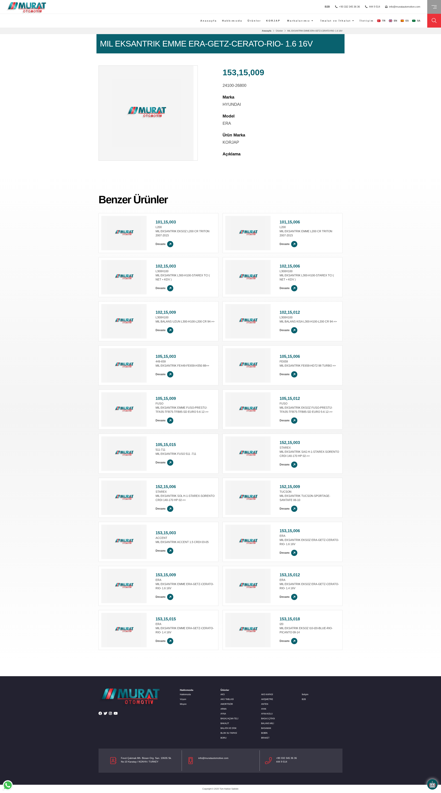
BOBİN (264, 733)
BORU (223, 738)
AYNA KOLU (267, 714)
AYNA (223, 714)
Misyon (183, 704)
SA (418, 20)
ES (407, 20)
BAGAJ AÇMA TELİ (229, 718)
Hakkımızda (232, 20)
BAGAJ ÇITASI (268, 718)
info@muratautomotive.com (404, 6)
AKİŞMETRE (267, 699)
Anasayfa (208, 20)
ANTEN (264, 704)
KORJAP (273, 20)
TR (383, 20)
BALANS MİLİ (267, 723)
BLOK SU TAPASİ (228, 733)
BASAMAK (266, 728)
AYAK (263, 709)
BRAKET (265, 738)
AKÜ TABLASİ (227, 699)
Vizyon (183, 699)
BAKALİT (224, 723)
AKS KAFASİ (267, 694)
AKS (222, 694)
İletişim (367, 20)
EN (395, 20)
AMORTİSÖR (226, 704)
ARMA (223, 709)
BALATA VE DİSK (228, 728)
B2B (327, 6)
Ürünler (254, 20)
